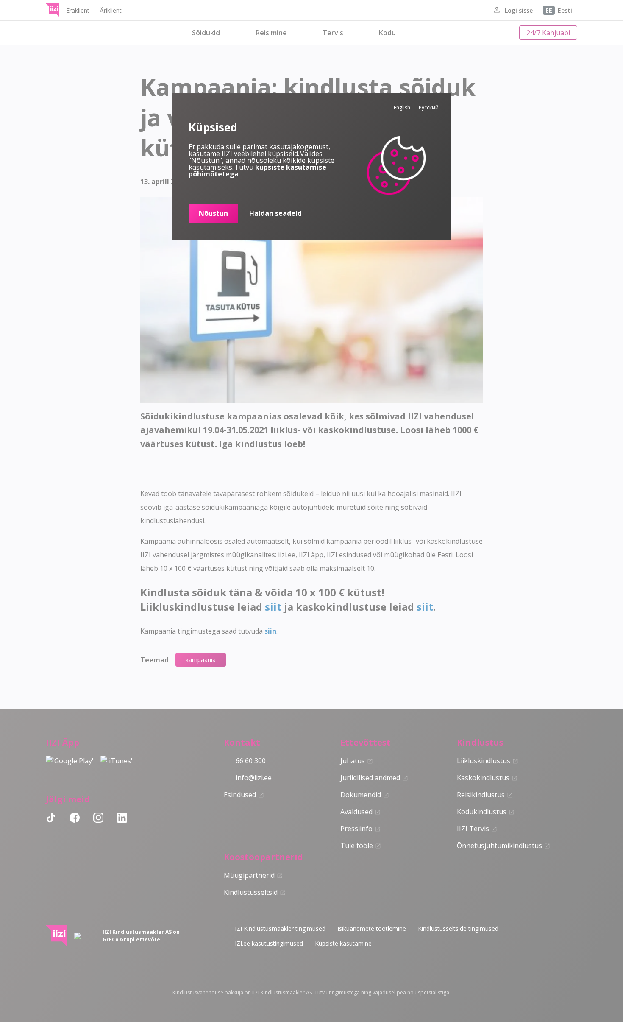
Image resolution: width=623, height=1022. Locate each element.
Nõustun (213, 213)
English (402, 107)
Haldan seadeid (275, 213)
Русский (429, 107)
